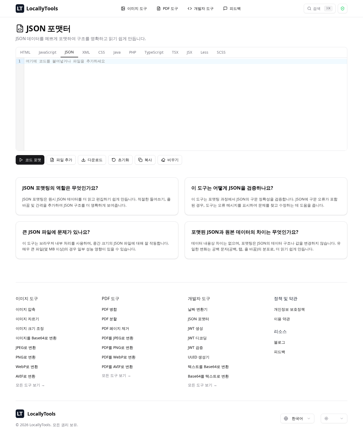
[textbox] (185, 104)
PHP (132, 52)
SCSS (221, 52)
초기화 (123, 159)
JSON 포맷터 (198, 318)
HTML (25, 52)
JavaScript (47, 52)
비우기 (173, 159)
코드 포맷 (33, 159)
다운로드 (95, 159)
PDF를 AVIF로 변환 (117, 366)
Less (204, 52)
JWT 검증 (195, 347)
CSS (101, 52)
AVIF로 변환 (25, 376)
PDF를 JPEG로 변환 (117, 337)
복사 (148, 159)
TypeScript (154, 52)
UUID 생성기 (198, 357)
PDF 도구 (170, 8)
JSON (69, 51)
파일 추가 (64, 159)
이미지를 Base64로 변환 (36, 337)
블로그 (279, 342)
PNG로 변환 (26, 357)
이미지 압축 (25, 309)
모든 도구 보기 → (30, 384)
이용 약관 (282, 318)
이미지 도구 (137, 8)
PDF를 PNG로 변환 (117, 347)
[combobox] (297, 418)
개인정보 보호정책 (289, 309)
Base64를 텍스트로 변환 (208, 376)
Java (117, 52)
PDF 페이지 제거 (115, 328)
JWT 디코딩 (197, 337)
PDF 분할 (109, 318)
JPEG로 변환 (26, 347)
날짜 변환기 (198, 309)
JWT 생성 (195, 328)
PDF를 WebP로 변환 (119, 357)
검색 (322, 8)
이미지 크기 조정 (30, 328)
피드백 (235, 8)
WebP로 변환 (27, 366)
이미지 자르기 (27, 318)
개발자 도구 (204, 8)
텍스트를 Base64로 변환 (208, 366)
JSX (189, 52)
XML (86, 52)
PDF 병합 (109, 309)
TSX (175, 52)
